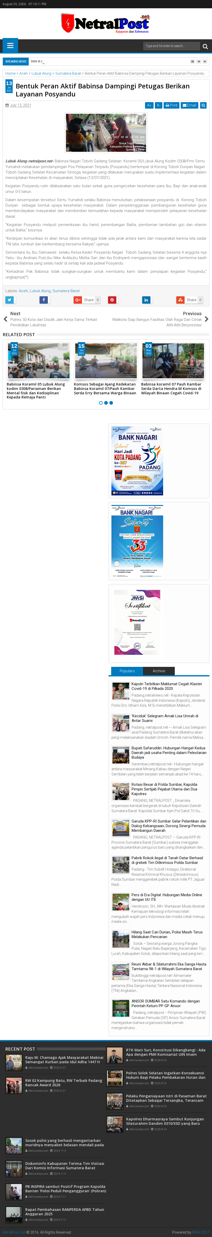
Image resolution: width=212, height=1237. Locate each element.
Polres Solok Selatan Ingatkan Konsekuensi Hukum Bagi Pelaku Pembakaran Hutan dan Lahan (166, 1077)
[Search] (205, 46)
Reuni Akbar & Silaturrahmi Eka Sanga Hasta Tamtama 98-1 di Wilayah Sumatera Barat (169, 966)
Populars (127, 671)
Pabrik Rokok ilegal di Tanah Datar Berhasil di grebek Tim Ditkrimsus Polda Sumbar (167, 860)
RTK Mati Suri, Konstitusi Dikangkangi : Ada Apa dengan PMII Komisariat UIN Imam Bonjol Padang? (166, 1054)
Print (173, 105)
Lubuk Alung (40, 291)
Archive (159, 671)
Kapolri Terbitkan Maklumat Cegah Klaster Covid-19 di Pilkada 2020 (167, 686)
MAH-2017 (200, 1232)
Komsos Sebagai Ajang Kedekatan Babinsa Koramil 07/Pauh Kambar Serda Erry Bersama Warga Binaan (105, 388)
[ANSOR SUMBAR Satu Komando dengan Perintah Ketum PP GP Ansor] (120, 1008)
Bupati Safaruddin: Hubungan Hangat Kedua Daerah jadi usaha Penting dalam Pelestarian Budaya (169, 753)
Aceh (23, 291)
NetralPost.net (14, 1232)
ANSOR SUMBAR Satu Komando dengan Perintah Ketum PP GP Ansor (166, 1003)
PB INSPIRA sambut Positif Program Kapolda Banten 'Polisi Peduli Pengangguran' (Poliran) (65, 1188)
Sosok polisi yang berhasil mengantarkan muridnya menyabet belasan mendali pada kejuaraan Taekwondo (64, 1145)
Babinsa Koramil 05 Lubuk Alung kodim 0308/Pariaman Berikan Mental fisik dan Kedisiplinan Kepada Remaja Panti (36, 390)
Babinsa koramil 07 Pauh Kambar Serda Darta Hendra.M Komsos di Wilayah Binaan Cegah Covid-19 (171, 388)
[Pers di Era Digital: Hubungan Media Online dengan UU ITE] (120, 902)
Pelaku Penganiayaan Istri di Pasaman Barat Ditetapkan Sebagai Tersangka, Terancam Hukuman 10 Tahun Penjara (166, 1100)
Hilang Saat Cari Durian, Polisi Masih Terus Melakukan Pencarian (167, 934)
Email (191, 105)
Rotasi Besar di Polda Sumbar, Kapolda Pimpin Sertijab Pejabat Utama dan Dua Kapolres (164, 789)
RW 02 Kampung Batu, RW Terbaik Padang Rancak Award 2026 (63, 1082)
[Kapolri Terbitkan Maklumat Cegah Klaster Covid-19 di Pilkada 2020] (120, 691)
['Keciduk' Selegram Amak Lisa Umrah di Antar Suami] (120, 723)
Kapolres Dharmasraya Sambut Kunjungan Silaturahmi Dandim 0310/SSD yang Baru (165, 1121)
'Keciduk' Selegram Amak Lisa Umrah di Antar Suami (165, 718)
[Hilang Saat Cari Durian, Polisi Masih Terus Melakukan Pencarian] (120, 939)
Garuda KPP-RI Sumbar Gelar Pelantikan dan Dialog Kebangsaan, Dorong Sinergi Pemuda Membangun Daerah (169, 826)
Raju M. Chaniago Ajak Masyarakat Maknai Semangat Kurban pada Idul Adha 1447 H (64, 1059)
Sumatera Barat (66, 291)
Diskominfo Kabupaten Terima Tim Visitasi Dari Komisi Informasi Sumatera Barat (64, 1165)
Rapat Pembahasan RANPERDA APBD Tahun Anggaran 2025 (64, 1211)
